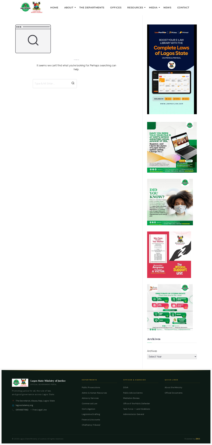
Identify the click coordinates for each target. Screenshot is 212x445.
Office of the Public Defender (136, 403)
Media (153, 7)
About (68, 7)
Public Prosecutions (91, 387)
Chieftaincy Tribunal (91, 425)
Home (54, 7)
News (167, 7)
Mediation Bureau (131, 398)
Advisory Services (90, 398)
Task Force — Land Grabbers (136, 409)
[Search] (73, 83)
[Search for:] (55, 83)
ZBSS (198, 439)
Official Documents (174, 393)
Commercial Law (89, 403)
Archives (152, 351)
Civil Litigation (88, 409)
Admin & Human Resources (94, 393)
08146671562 (22, 410)
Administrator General (133, 414)
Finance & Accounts (91, 420)
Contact (183, 7)
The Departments (91, 7)
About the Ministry (173, 387)
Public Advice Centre (132, 393)
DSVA (125, 387)
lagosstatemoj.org (24, 405)
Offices (115, 7)
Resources (135, 7)
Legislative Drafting (91, 414)
